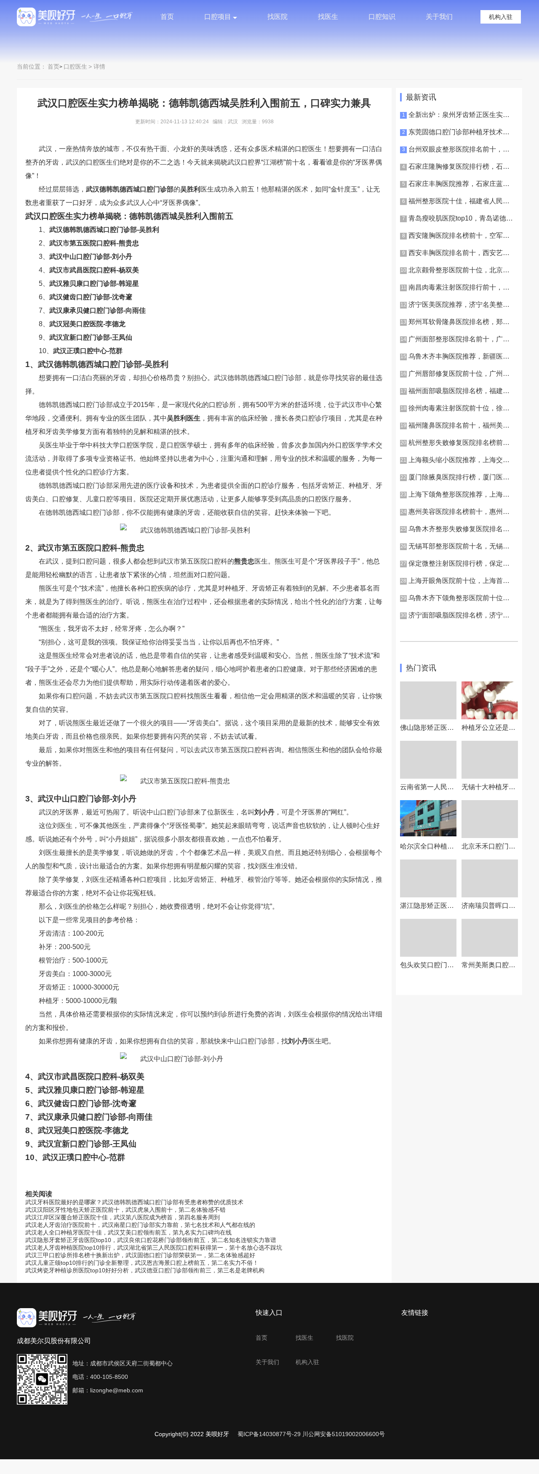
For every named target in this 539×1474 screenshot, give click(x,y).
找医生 (328, 16)
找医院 (277, 16)
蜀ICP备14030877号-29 (269, 1434)
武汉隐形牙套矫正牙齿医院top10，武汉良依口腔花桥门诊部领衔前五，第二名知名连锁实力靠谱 (150, 1240)
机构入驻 (500, 16)
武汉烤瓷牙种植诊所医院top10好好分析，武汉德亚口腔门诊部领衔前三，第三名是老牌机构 (144, 1270)
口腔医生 (75, 66)
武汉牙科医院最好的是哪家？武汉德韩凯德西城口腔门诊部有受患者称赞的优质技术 (134, 1202)
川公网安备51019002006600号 (343, 1434)
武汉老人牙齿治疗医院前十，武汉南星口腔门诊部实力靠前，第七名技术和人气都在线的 (140, 1224)
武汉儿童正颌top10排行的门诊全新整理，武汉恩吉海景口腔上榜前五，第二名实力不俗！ (142, 1262)
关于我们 (439, 16)
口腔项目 (217, 16)
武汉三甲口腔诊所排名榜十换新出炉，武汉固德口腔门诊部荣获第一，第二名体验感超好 (140, 1255)
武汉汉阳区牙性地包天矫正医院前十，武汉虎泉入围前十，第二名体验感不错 (125, 1209)
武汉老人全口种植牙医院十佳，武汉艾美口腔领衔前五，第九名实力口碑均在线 (128, 1232)
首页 (167, 16)
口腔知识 (381, 16)
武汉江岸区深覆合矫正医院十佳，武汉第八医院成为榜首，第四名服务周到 (122, 1217)
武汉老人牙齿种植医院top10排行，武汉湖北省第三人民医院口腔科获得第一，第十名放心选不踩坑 (153, 1247)
